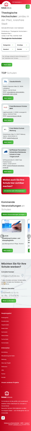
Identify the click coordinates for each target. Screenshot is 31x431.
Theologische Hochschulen (18, 31)
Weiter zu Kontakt (8, 301)
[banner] (6, 5)
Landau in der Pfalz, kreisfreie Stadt (11, 35)
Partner (3, 374)
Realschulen (4, 328)
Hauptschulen (5, 325)
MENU (28, 7)
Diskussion (4, 366)
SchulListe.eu (5, 31)
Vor (2, 236)
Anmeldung (4, 352)
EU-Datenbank (16, 2)
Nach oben (7, 64)
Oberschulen (4, 335)
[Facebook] (3, 418)
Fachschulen (4, 339)
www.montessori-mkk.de (14, 116)
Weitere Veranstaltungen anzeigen (14, 214)
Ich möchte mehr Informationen (14, 191)
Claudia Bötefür (15, 81)
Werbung (3, 359)
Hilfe (2, 370)
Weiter (29, 236)
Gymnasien (4, 332)
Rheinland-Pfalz (5, 33)
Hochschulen (5, 343)
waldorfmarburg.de (12, 138)
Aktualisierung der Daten (8, 356)
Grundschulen (5, 321)
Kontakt (3, 377)
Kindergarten (4, 317)
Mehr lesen (7, 98)
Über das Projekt (6, 363)
